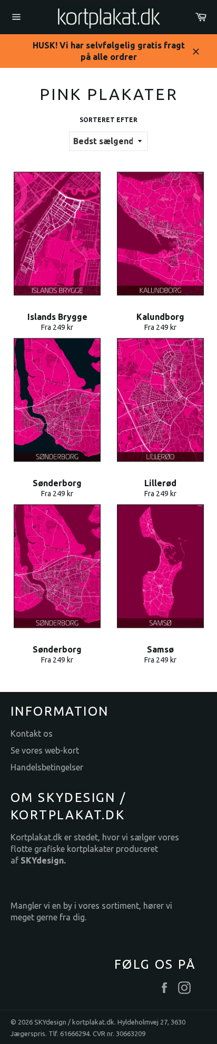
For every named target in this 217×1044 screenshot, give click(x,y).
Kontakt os (32, 733)
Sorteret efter (108, 119)
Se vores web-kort (45, 750)
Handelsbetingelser (47, 767)
